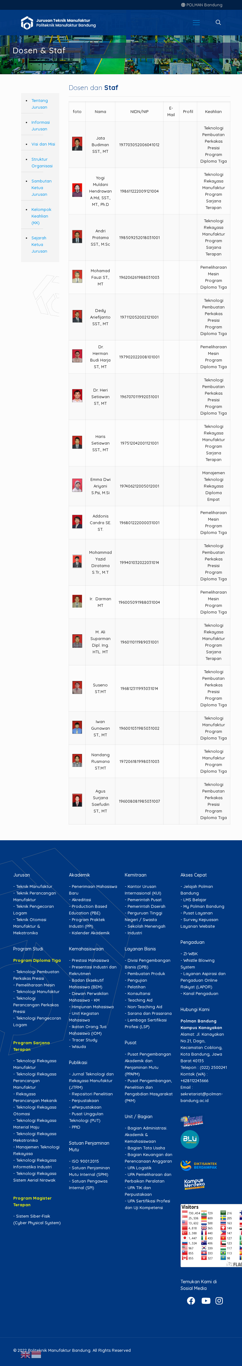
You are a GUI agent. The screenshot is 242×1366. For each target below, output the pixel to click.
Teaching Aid (140, 1000)
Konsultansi (139, 993)
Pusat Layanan (198, 912)
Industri (135, 932)
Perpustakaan (85, 1100)
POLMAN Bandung (203, 4)
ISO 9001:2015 (85, 1161)
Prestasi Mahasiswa (90, 960)
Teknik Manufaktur (34, 886)
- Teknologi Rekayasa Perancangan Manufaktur (34, 1080)
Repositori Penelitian (92, 1093)
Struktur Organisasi (42, 162)
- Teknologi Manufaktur (36, 991)
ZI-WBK (190, 953)
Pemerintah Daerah (146, 906)
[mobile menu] (196, 22)
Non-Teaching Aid (145, 1006)
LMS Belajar (194, 899)
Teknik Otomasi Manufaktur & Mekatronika (29, 926)
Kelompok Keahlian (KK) (41, 216)
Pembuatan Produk (146, 973)
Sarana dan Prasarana (150, 1013)
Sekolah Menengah (146, 926)
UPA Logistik (140, 1167)
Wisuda (79, 1046)
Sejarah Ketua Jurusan (39, 244)
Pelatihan (137, 986)
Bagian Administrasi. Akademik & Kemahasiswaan (146, 1134)
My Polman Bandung (203, 906)
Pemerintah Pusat (145, 899)
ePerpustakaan (86, 1107)
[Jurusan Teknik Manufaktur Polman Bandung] (68, 22)
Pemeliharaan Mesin (35, 984)
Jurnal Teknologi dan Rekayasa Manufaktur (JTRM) (91, 1080)
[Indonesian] (36, 1354)
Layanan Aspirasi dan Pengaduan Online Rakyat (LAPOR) (203, 980)
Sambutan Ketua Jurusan (42, 187)
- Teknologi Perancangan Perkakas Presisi (36, 1005)
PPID (76, 1126)
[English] (25, 1354)
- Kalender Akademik (89, 932)
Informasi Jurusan (41, 125)
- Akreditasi (80, 899)
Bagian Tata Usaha (146, 1147)
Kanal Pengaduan (200, 993)
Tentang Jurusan (40, 104)
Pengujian (137, 980)
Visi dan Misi (43, 144)
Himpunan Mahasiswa (93, 1006)
